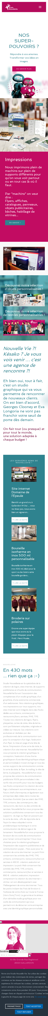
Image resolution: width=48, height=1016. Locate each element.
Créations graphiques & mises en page (34, 146)
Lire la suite (21, 520)
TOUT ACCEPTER (33, 1006)
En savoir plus (24, 69)
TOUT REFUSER (24, 1012)
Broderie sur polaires (21, 620)
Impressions (18, 159)
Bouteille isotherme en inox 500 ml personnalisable (23, 553)
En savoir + (15, 222)
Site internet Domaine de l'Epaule (21, 492)
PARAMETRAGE (14, 1006)
